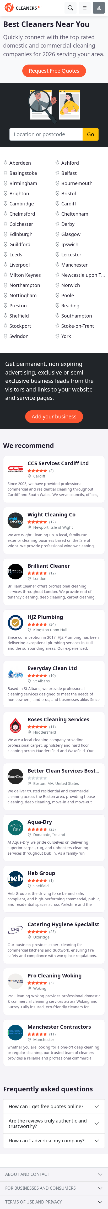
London (39, 578)
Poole (67, 295)
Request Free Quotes (54, 70)
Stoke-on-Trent (77, 326)
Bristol (68, 193)
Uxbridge (41, 937)
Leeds (15, 254)
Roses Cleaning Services (58, 719)
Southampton (76, 316)
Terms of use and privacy (33, 1202)
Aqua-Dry (40, 821)
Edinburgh (21, 234)
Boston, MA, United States (56, 783)
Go (90, 134)
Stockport (20, 326)
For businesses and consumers (40, 1188)
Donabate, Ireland (49, 834)
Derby (67, 224)
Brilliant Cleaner (49, 565)
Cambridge (21, 203)
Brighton (19, 193)
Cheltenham (74, 214)
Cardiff (68, 203)
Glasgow (70, 234)
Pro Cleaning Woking (55, 975)
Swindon (19, 336)
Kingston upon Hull (50, 629)
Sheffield (19, 316)
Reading (70, 305)
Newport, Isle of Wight (53, 527)
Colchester (21, 224)
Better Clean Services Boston (65, 770)
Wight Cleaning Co (51, 514)
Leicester (71, 254)
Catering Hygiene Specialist (63, 924)
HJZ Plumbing (45, 616)
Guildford (19, 244)
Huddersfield (44, 732)
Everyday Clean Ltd (52, 668)
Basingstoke (23, 173)
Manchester (74, 265)
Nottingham (23, 295)
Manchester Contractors (59, 1026)
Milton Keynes (25, 275)
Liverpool (19, 265)
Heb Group (41, 873)
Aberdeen (20, 163)
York (66, 336)
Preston (18, 305)
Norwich (70, 285)
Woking (39, 988)
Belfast (69, 173)
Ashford (70, 163)
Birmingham (23, 183)
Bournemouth (77, 183)
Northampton (24, 285)
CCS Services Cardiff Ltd (58, 463)
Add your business (54, 416)
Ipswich (69, 244)
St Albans (41, 680)
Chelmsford (22, 214)
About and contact (27, 1174)
